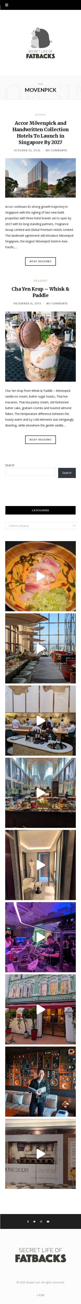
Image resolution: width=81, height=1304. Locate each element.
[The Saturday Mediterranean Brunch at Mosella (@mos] (40, 793)
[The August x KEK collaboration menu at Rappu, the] (40, 937)
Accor (40, 114)
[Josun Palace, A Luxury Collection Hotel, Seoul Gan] (40, 648)
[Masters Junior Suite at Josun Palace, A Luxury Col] (40, 865)
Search (9, 465)
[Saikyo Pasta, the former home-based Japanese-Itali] (40, 1154)
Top (41, 1295)
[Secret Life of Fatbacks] (40, 43)
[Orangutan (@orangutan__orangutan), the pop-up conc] (40, 576)
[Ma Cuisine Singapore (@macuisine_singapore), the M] (40, 1009)
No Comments (56, 150)
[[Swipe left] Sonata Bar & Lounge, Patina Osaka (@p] (40, 1082)
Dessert (41, 280)
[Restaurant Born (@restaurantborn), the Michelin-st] (40, 721)
